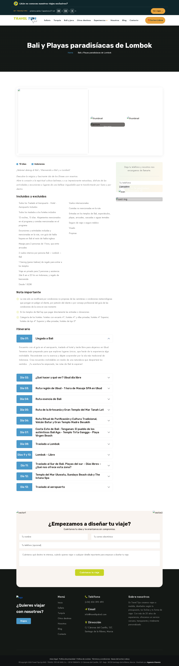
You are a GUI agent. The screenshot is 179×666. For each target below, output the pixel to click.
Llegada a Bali (36, 338)
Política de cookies (84, 659)
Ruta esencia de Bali (40, 399)
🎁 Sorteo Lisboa (155, 20)
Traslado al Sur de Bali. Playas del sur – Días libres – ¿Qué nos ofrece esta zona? (61, 465)
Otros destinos (84, 20)
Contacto (134, 20)
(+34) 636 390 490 (142, 195)
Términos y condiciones (101, 659)
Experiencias (99, 20)
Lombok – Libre (36, 454)
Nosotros (115, 20)
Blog (124, 20)
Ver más (108, 126)
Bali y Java (69, 20)
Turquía (57, 20)
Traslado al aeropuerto (42, 487)
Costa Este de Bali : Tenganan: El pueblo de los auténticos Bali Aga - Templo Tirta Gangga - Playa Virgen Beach (59, 432)
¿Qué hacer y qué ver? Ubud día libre (50, 377)
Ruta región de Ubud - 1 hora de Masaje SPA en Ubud (61, 388)
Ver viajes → (158, 11)
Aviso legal (54, 659)
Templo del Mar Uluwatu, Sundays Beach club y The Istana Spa (60, 476)
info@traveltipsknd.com (96, 614)
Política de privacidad (67, 659)
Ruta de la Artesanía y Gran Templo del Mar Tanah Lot (62, 409)
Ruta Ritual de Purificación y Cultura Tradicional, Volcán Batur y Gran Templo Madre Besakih (58, 420)
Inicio (60, 602)
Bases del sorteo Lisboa (120, 659)
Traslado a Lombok (40, 444)
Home (70, 53)
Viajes (23, 621)
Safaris (47, 20)
